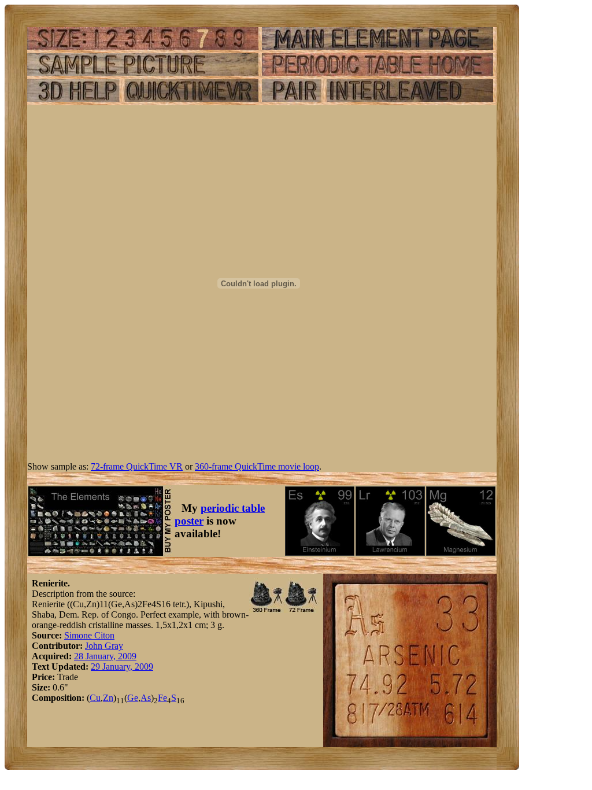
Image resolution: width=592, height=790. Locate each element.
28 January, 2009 (105, 656)
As (145, 698)
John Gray (104, 646)
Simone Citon (89, 635)
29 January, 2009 (122, 666)
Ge (132, 698)
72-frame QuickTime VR (137, 466)
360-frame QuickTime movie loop (257, 466)
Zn (108, 698)
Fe (162, 698)
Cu (95, 698)
